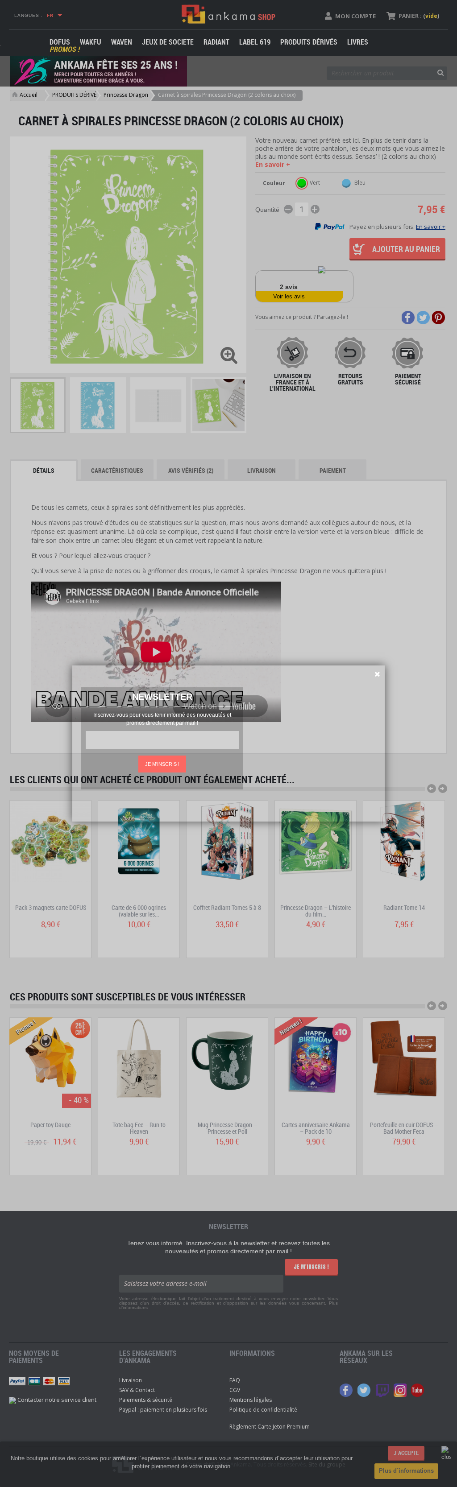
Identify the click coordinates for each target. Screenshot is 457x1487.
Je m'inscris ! (162, 764)
